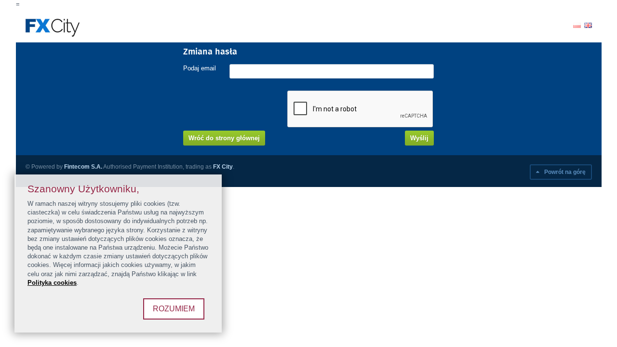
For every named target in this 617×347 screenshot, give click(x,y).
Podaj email (199, 68)
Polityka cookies (52, 282)
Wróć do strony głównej (224, 138)
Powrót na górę (564, 172)
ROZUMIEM (174, 309)
